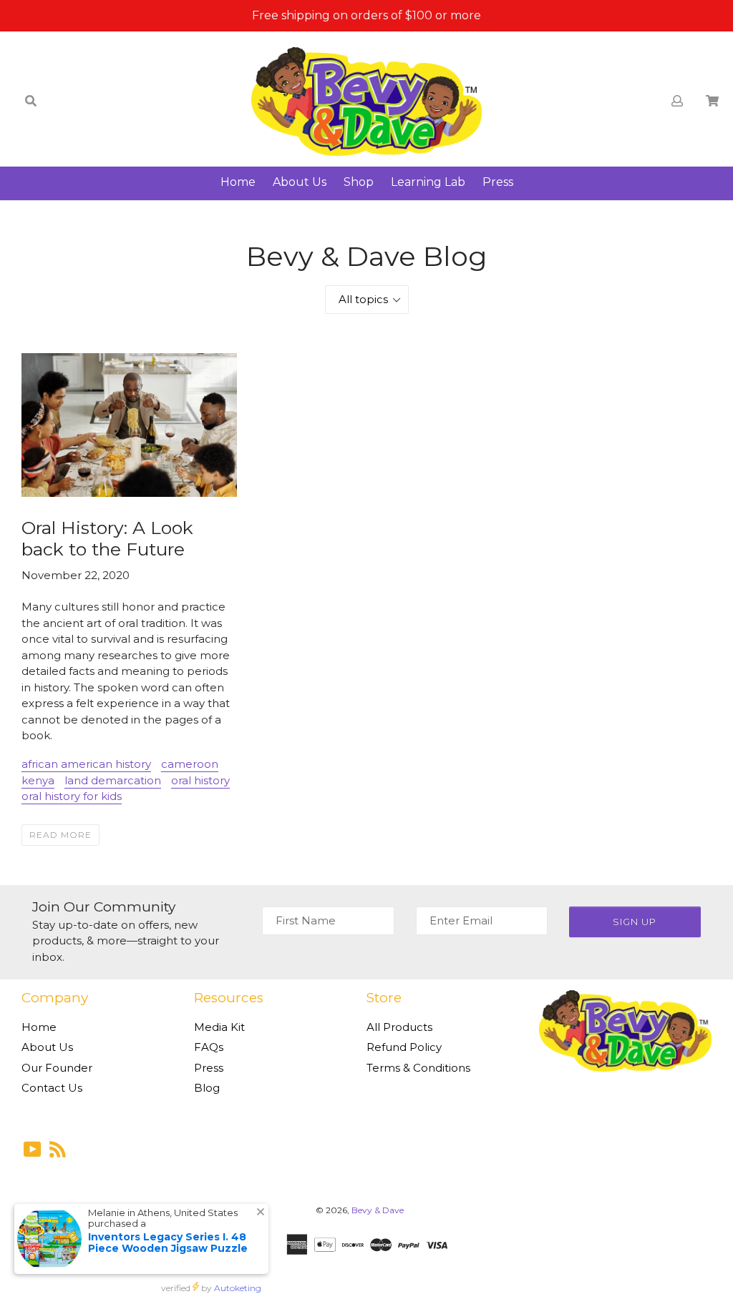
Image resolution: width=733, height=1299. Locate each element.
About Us (299, 182)
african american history (86, 764)
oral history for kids (71, 796)
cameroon (189, 764)
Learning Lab (428, 182)
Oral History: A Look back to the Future (107, 538)
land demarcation (112, 780)
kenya (37, 780)
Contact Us (51, 1088)
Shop (359, 182)
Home (238, 182)
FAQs (208, 1047)
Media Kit (219, 1027)
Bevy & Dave (377, 1210)
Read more (60, 834)
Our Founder (56, 1068)
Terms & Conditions (418, 1068)
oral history (200, 780)
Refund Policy (404, 1047)
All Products (399, 1027)
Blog (207, 1088)
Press (497, 182)
